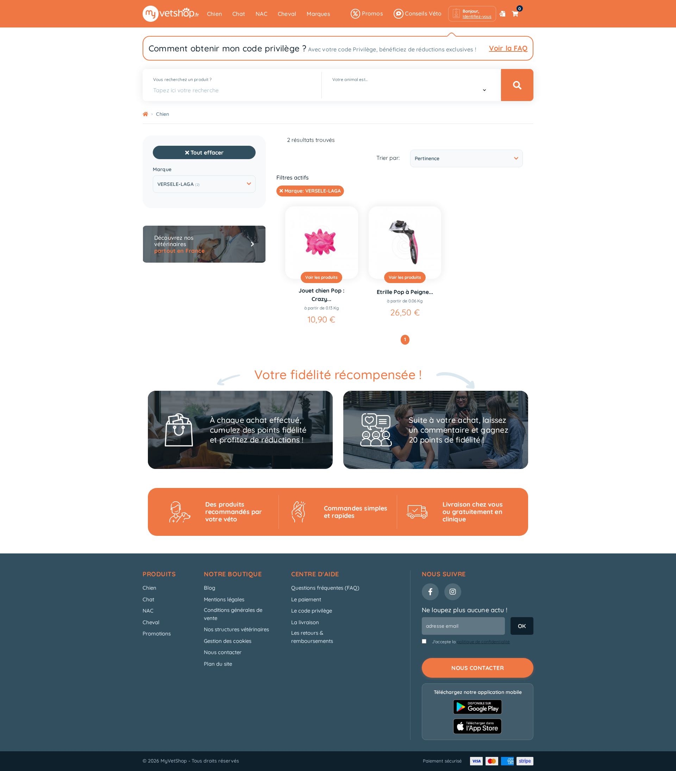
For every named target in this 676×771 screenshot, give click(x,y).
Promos (371, 13)
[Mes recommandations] (502, 13)
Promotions (157, 633)
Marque (162, 170)
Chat (238, 13)
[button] (472, 13)
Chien (214, 13)
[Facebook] (430, 591)
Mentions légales (224, 599)
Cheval (287, 13)
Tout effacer (206, 152)
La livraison (305, 622)
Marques (318, 13)
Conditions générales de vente (233, 614)
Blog (209, 587)
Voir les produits (321, 277)
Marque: (312, 191)
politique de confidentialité (483, 641)
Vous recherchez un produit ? (182, 79)
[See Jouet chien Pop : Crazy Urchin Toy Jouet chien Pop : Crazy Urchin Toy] (321, 242)
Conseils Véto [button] (422, 13)
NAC (261, 13)
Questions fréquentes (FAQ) (325, 587)
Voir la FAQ (508, 48)
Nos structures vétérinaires (236, 629)
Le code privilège (311, 610)
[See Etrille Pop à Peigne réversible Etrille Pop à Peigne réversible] (405, 242)
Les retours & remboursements (312, 636)
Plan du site (218, 663)
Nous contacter (223, 652)
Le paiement (306, 599)
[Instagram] (452, 591)
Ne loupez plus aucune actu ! (464, 610)
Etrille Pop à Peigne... (405, 291)
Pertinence (427, 158)
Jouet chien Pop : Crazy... (321, 294)
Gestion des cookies (227, 641)
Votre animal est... (350, 79)
